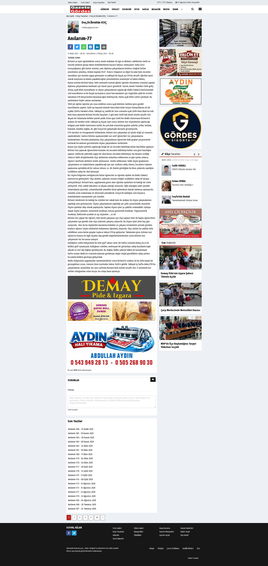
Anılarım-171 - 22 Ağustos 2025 (81, 492)
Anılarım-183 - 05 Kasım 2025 (81, 441)
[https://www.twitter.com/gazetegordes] (74, 533)
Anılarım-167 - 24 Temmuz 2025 (82, 508)
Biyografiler (138, 532)
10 (97, 517)
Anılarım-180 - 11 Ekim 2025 (80, 454)
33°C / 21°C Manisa (164, 2)
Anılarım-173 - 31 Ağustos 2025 (81, 483)
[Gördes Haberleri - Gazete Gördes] (80, 9)
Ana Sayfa (70, 16)
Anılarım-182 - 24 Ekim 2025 (80, 446)
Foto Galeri (117, 528)
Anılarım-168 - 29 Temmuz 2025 (82, 504)
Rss (198, 548)
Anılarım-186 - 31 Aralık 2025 (80, 429)
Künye (151, 548)
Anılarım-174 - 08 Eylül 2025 (80, 479)
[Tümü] (182, 9)
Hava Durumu (164, 528)
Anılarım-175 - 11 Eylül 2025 (80, 475)
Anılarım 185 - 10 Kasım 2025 (81, 433)
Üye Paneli (112, 2)
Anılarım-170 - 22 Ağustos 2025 (82, 496)
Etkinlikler (138, 535)
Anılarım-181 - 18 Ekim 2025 (80, 450)
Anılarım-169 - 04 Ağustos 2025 (82, 500)
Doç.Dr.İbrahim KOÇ (98, 16)
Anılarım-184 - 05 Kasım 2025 (81, 437)
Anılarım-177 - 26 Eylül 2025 (80, 466)
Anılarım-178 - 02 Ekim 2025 (80, 462)
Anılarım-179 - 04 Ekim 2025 (80, 458)
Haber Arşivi (185, 532)
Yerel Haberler (118, 539)
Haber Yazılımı (193, 558)
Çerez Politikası (173, 548)
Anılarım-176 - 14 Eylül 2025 (80, 471)
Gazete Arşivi (164, 535)
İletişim (161, 548)
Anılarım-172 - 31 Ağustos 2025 (81, 487)
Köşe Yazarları (82, 16)
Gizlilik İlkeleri (188, 548)
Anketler (116, 535)
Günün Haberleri (186, 528)
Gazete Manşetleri (166, 532)
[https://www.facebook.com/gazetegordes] (68, 533)
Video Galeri (138, 528)
